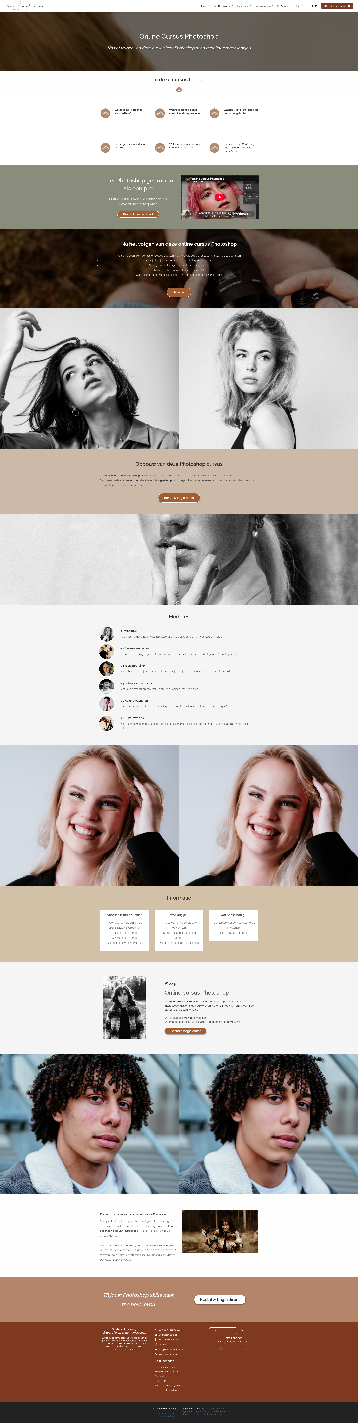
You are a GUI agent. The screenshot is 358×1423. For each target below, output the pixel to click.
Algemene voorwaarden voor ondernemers (204, 1411)
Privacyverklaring (167, 1413)
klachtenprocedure (212, 1414)
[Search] (242, 1330)
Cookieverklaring (167, 1416)
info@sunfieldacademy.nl (171, 1349)
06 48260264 (165, 1344)
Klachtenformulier (191, 1414)
